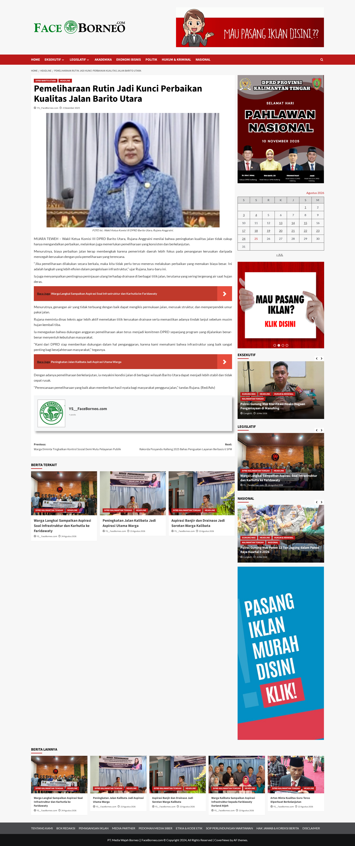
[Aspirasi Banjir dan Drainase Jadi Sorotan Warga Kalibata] (202, 493)
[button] (274, 345)
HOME (35, 59)
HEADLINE (65, 80)
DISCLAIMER (311, 828)
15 (305, 223)
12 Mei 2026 (261, 557)
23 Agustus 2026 (137, 531)
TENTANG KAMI (42, 828)
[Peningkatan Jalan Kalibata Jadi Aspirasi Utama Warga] (133, 493)
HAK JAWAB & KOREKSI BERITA (277, 828)
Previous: (77, 446)
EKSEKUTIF (53, 59)
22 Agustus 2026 (305, 806)
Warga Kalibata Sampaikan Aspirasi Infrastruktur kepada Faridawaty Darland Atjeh (233, 802)
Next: (185, 446)
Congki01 (247, 413)
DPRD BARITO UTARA (46, 80)
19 (268, 230)
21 (293, 230)
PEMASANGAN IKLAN (94, 828)
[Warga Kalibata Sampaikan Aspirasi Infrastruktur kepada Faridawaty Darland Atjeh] (237, 774)
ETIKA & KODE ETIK (189, 828)
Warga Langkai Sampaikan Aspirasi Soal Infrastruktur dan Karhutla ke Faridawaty (62, 526)
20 (280, 230)
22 (305, 230)
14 (293, 223)
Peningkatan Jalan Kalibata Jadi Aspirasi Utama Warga (129, 523)
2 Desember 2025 (71, 107)
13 (280, 223)
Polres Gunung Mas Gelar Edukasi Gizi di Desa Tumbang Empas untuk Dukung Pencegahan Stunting (280, 549)
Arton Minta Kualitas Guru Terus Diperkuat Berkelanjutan (290, 800)
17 (243, 230)
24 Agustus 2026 (68, 536)
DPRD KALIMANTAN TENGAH (49, 510)
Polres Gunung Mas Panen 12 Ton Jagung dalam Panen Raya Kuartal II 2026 (279, 406)
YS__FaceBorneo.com (47, 107)
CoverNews (221, 840)
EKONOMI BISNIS (128, 59)
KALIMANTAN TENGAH (253, 398)
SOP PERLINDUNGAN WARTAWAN (229, 828)
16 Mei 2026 (261, 413)
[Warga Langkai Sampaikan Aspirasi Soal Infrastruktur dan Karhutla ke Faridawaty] (64, 493)
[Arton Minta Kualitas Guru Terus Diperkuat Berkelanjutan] (296, 774)
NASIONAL (203, 59)
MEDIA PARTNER (123, 828)
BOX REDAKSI (65, 828)
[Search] (322, 59)
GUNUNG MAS (249, 394)
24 (243, 238)
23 (318, 230)
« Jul (279, 254)
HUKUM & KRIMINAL (176, 59)
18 (256, 230)
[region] (281, 305)
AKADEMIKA (103, 59)
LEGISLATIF (78, 59)
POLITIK (151, 59)
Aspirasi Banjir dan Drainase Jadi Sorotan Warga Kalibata (198, 523)
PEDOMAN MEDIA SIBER (155, 828)
